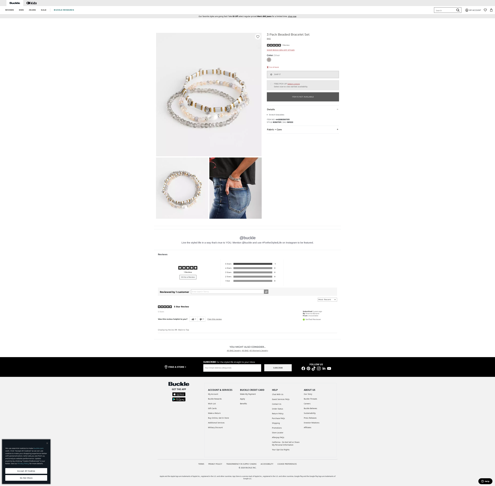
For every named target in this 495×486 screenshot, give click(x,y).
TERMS (201, 464)
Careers (307, 403)
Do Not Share (26, 478)
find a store (177, 366)
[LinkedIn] (324, 368)
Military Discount (215, 427)
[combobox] (446, 10)
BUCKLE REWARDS (64, 10)
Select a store (293, 84)
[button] (9, 10)
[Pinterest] (308, 368)
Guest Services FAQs (281, 399)
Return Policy (277, 413)
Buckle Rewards (215, 399)
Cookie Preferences (287, 464)
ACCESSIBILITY (267, 464)
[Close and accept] (47, 443)
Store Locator (277, 432)
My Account (213, 394)
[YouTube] (329, 368)
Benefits (243, 403)
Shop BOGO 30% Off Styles (281, 50)
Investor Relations (311, 422)
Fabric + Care (274, 129)
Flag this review (214, 319)
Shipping (276, 423)
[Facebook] (303, 368)
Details (271, 109)
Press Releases (310, 418)
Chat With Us (277, 394)
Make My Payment (248, 394)
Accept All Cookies (26, 471)
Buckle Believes (310, 408)
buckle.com (39, 448)
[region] (26, 461)
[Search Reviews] (266, 291)
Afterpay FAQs (278, 437)
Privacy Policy (23, 463)
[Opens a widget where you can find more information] (485, 481)
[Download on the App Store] (179, 394)
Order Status (277, 409)
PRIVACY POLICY (215, 464)
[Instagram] (318, 368)
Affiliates (307, 427)
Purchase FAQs (278, 418)
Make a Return (214, 413)
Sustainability (310, 413)
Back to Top (183, 330)
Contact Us (276, 404)
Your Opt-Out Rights (281, 449)
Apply (242, 399)
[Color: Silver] (268, 59)
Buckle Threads (310, 399)
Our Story (308, 394)
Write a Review (188, 277)
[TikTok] (313, 368)
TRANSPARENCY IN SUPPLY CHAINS (241, 464)
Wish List (212, 403)
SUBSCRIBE (278, 368)
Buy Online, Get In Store (218, 418)
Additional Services (216, 422)
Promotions (277, 428)
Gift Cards (212, 408)
